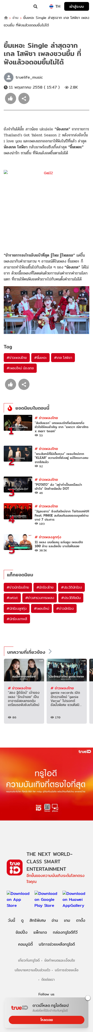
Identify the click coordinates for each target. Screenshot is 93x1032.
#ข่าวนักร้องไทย (18, 587)
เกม (67, 920)
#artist (12, 597)
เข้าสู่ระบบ (76, 6)
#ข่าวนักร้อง (64, 608)
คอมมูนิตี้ (25, 944)
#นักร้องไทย (45, 587)
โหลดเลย (46, 1020)
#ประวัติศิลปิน (70, 597)
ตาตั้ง (80, 920)
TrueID (14, 6)
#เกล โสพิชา (63, 357)
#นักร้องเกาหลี (17, 619)
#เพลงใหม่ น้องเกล (20, 368)
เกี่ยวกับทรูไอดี (29, 960)
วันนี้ (11, 920)
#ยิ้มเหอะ (40, 357)
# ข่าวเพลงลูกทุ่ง (48, 537)
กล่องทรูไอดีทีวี (65, 932)
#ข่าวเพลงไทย (17, 357)
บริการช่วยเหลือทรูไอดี (57, 944)
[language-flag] (51, 6)
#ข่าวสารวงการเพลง (39, 597)
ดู (22, 920)
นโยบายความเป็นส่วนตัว (32, 970)
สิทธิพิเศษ (38, 920)
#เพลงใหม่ (41, 608)
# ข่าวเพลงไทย (46, 418)
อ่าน (15, 18)
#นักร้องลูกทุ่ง (17, 608)
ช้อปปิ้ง (22, 932)
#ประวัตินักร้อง (71, 587)
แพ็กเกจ (40, 932)
